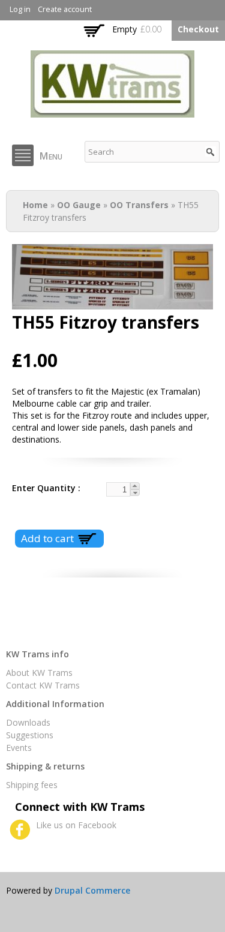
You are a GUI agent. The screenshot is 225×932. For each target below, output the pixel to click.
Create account (65, 9)
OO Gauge (79, 205)
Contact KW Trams (43, 685)
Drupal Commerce (92, 890)
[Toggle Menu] (23, 155)
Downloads (28, 722)
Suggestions (29, 735)
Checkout (198, 29)
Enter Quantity (45, 488)
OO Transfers (139, 205)
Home (35, 205)
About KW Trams (39, 672)
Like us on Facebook (76, 825)
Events (19, 747)
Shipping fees (32, 784)
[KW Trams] (112, 111)
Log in (20, 9)
